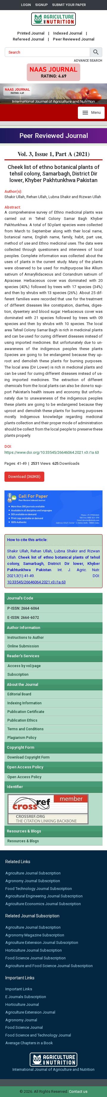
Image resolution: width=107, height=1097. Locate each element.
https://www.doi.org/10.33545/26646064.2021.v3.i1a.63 (51, 452)
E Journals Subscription (25, 997)
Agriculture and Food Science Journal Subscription (49, 966)
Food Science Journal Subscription (35, 958)
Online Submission (23, 646)
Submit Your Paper (69, 5)
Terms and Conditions (25, 729)
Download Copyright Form (28, 757)
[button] (96, 52)
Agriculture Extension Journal (30, 1012)
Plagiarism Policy (21, 738)
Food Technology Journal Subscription (38, 888)
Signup (41, 5)
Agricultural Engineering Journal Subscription (44, 896)
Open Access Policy (24, 777)
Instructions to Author (25, 637)
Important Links (18, 989)
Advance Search (88, 61)
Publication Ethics (22, 720)
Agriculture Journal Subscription (33, 873)
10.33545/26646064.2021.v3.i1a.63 (36, 582)
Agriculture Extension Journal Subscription (41, 942)
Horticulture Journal (22, 1004)
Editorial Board (19, 694)
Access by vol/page (24, 666)
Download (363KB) (24, 476)
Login (26, 5)
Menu (96, 112)
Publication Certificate (25, 712)
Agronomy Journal (21, 1020)
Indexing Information (24, 703)
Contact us (78, 1091)
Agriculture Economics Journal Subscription (43, 904)
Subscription (18, 674)
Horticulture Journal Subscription (33, 950)
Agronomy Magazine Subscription (34, 935)
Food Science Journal (24, 1027)
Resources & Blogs (23, 841)
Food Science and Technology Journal (38, 1035)
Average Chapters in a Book (29, 1043)
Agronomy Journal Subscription (32, 881)
